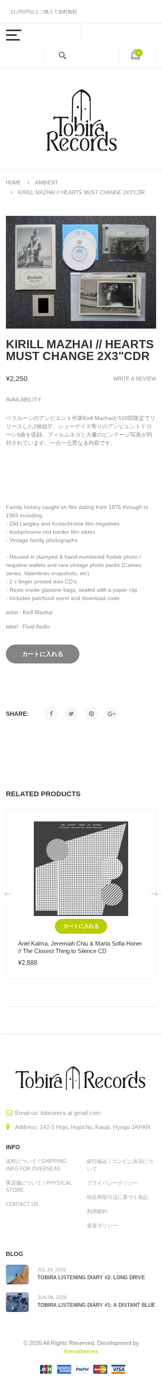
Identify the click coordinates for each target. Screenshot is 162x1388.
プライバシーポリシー (112, 1183)
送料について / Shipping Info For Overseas (36, 1164)
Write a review (134, 379)
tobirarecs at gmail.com (70, 1112)
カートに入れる (81, 926)
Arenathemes (81, 1351)
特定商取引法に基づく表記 (117, 1197)
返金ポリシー (102, 1225)
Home (13, 183)
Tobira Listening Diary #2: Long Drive (91, 1277)
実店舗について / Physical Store (39, 1186)
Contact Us (22, 1204)
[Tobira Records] (81, 118)
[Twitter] (71, 714)
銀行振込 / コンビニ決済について (120, 1164)
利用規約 (97, 1211)
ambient (46, 183)
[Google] (111, 714)
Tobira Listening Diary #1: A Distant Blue (96, 1305)
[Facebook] (51, 714)
